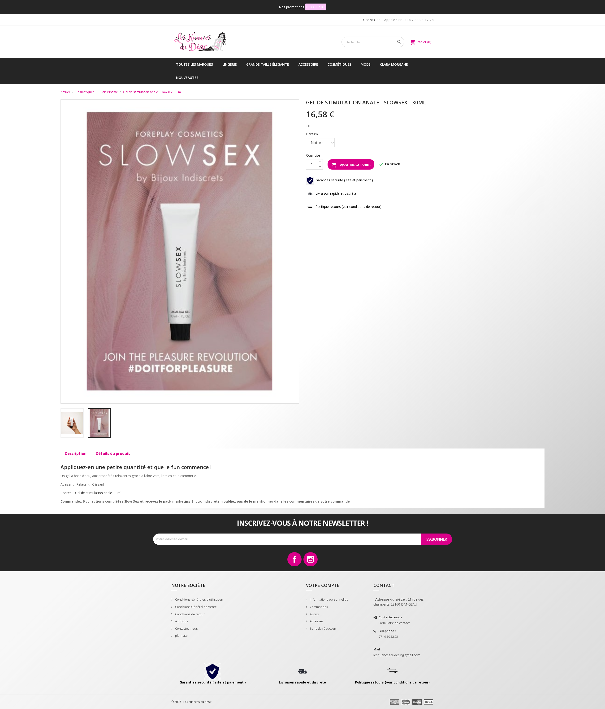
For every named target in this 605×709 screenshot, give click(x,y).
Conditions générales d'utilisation (198, 599)
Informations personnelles (328, 599)
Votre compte (322, 585)
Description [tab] (75, 453)
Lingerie (229, 64)
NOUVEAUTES (187, 77)
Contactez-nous (186, 628)
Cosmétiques (339, 64)
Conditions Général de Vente (195, 607)
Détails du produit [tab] (113, 453)
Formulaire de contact (394, 623)
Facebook (294, 559)
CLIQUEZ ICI (315, 7)
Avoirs (314, 614)
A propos (181, 621)
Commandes (318, 607)
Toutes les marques (194, 64)
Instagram (310, 559)
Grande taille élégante (267, 64)
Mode (366, 64)
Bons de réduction (322, 628)
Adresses (316, 621)
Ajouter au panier (351, 165)
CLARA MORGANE (394, 64)
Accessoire (308, 64)
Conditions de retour (189, 614)
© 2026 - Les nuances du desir (191, 702)
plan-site (181, 635)
